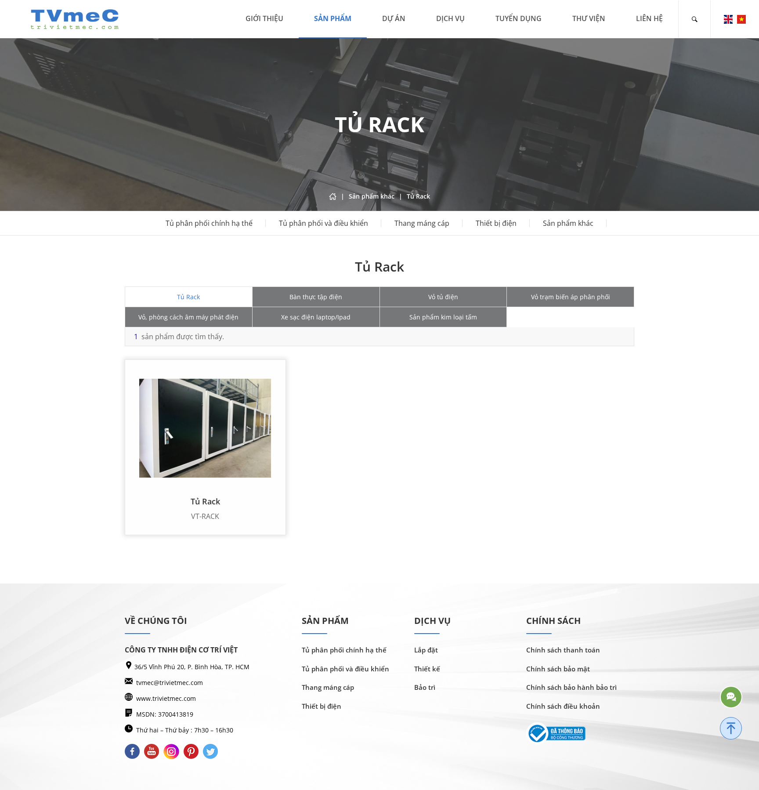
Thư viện (588, 18)
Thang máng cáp (421, 223)
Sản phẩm (332, 18)
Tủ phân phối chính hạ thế (209, 223)
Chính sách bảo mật (558, 668)
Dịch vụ (450, 18)
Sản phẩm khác (568, 223)
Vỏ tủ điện (443, 297)
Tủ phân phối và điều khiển (323, 223)
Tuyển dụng (518, 18)
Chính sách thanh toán (563, 649)
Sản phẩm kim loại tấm (443, 317)
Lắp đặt (426, 649)
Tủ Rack (188, 297)
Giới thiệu (264, 18)
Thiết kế (427, 668)
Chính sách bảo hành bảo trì (571, 687)
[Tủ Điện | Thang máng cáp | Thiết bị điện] (75, 18)
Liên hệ (649, 18)
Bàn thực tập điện (315, 297)
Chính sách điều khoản (563, 706)
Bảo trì (424, 687)
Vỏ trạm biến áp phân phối (570, 297)
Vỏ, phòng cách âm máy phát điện (188, 317)
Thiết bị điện (496, 223)
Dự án (393, 18)
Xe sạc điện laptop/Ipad (316, 317)
